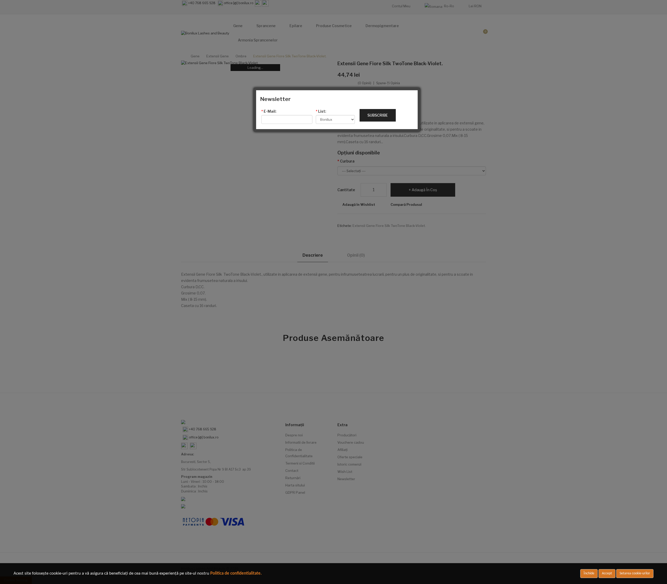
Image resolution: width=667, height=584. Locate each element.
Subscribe (377, 115)
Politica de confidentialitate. (236, 573)
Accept (607, 573)
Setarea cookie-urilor (635, 573)
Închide (589, 573)
